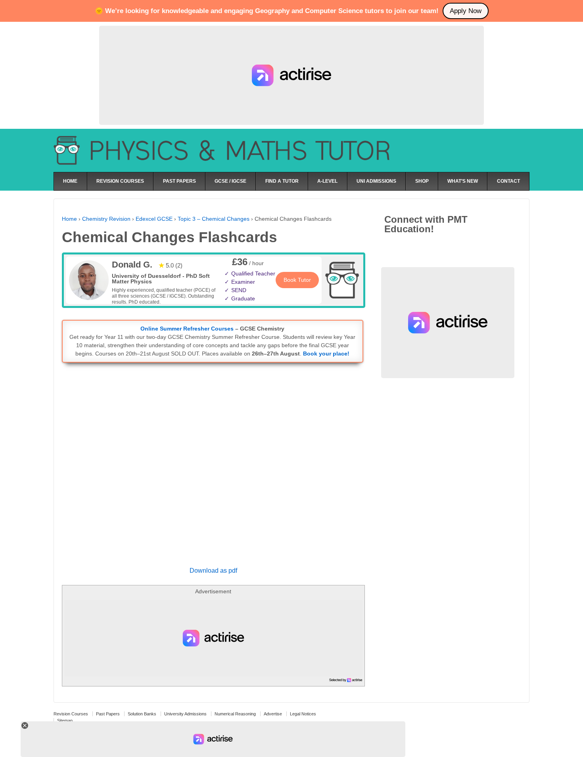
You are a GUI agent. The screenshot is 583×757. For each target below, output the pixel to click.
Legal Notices (303, 713)
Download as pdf (213, 570)
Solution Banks (142, 713)
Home (69, 219)
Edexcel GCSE (154, 219)
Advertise (273, 713)
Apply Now (465, 11)
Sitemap (65, 720)
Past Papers (108, 713)
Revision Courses (71, 713)
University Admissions (185, 713)
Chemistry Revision (106, 219)
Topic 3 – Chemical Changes (213, 219)
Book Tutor (297, 280)
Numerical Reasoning (235, 713)
